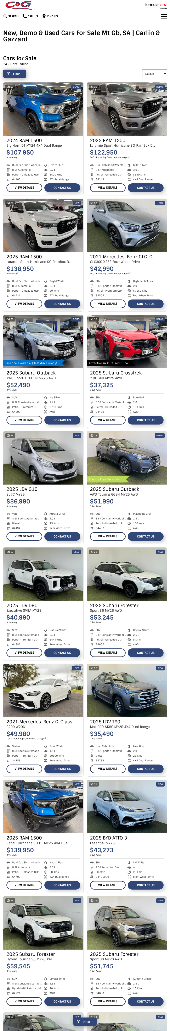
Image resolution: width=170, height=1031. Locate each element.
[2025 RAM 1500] (127, 109)
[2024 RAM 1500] (43, 109)
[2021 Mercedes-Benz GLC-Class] (127, 225)
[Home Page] (18, 5)
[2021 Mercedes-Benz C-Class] (43, 690)
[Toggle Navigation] (164, 16)
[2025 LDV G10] (43, 458)
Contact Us (62, 188)
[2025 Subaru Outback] (43, 341)
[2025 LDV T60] (127, 690)
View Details (24, 187)
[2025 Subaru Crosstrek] (127, 341)
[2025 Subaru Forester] (127, 574)
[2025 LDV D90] (43, 574)
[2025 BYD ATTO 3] (127, 806)
